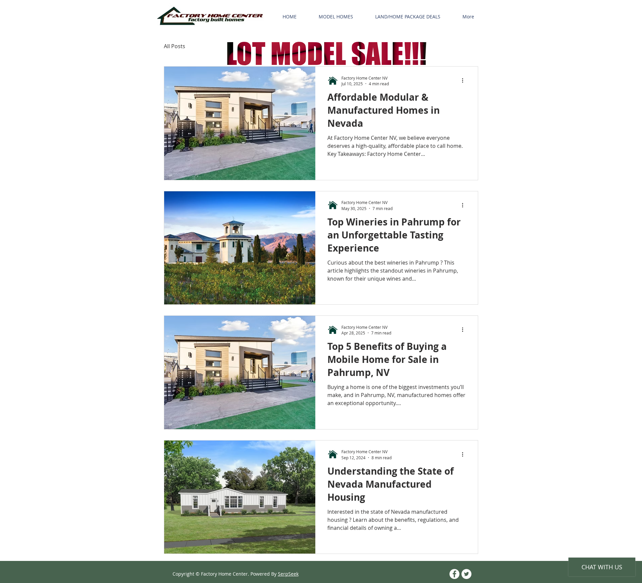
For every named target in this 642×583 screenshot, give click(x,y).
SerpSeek (288, 574)
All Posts (174, 46)
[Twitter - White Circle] (466, 574)
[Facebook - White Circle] (454, 574)
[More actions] (465, 81)
